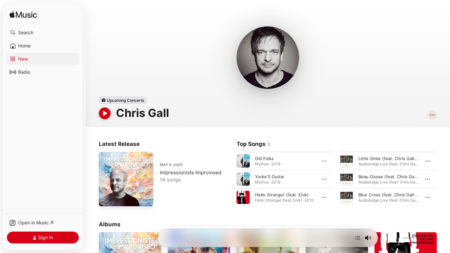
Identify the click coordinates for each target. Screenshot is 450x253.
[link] (254, 144)
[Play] (105, 113)
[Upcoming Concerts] (122, 100)
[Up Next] (358, 237)
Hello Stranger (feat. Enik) (282, 194)
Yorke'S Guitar (269, 176)
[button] (42, 32)
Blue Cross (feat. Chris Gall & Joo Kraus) (399, 194)
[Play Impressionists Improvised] (107, 198)
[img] (23, 15)
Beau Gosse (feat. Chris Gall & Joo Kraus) (401, 176)
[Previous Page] (230, 179)
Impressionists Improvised (190, 172)
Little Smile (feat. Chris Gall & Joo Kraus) (399, 158)
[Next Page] (443, 179)
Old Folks (264, 158)
